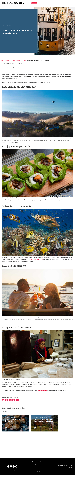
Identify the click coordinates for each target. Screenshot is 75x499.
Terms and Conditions (37, 461)
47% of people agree (17, 317)
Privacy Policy (37, 464)
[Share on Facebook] (6, 400)
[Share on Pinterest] (13, 400)
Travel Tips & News (10, 60)
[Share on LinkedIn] (17, 400)
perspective (8, 201)
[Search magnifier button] (72, 3)
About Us (37, 471)
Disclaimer (37, 468)
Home (2, 60)
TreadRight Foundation (37, 259)
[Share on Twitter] (10, 400)
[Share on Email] (3, 400)
